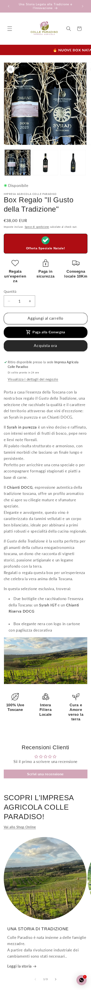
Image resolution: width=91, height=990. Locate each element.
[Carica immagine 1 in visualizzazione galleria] (17, 162)
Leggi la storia (19, 966)
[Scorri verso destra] (56, 979)
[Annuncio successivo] (82, 6)
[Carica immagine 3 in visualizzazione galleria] (73, 162)
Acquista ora (45, 345)
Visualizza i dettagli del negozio (33, 379)
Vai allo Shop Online (20, 827)
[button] (9, 28)
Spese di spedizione (37, 226)
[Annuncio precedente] (8, 6)
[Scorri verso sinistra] (35, 979)
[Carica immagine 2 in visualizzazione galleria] (45, 162)
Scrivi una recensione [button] (45, 774)
